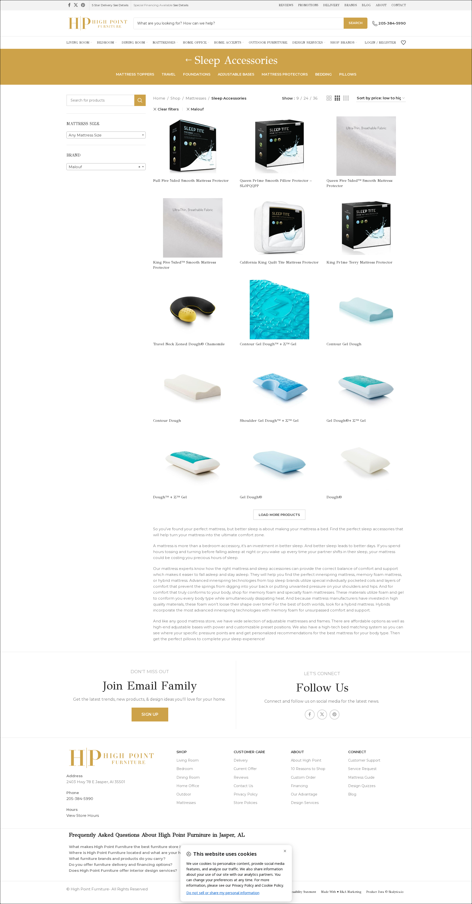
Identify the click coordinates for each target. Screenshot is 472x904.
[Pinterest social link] (83, 5)
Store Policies (245, 802)
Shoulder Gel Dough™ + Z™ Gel (269, 420)
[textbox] (106, 135)
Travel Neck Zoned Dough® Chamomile (189, 344)
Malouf (197, 109)
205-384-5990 (79, 798)
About (297, 752)
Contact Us (243, 786)
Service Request (362, 769)
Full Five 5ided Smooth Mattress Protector (191, 180)
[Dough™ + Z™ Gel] (192, 462)
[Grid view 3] (337, 98)
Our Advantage (304, 794)
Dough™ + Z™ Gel (170, 497)
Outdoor (183, 794)
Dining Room (188, 777)
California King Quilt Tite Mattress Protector (279, 262)
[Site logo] (97, 23)
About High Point (306, 760)
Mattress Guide (361, 777)
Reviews (241, 777)
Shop (175, 98)
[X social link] (76, 5)
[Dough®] (366, 462)
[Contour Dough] (192, 386)
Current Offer (245, 769)
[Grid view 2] (329, 98)
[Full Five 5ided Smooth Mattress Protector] (192, 146)
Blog (352, 794)
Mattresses (196, 98)
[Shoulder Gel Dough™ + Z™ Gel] (279, 386)
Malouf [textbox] (104, 166)
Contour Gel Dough (344, 344)
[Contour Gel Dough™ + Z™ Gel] (279, 309)
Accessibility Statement (301, 892)
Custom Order (303, 777)
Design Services (305, 802)
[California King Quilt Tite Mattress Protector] (279, 228)
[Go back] (188, 60)
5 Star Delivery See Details (110, 5)
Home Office (187, 786)
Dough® (334, 497)
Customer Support (364, 760)
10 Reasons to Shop (308, 769)
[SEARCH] (140, 100)
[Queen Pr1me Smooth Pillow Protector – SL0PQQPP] (279, 146)
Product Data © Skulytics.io (384, 892)
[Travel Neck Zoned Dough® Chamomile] (192, 309)
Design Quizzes (361, 786)
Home (159, 98)
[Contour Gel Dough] (366, 309)
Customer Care (249, 752)
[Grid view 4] (346, 98)
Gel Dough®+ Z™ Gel (346, 420)
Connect (357, 752)
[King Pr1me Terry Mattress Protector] (366, 228)
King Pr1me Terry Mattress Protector (359, 262)
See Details (180, 5)
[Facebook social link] (69, 5)
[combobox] (106, 135)
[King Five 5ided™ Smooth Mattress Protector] (192, 228)
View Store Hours (82, 815)
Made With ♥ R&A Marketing (341, 892)
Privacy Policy (246, 794)
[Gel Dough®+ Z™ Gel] (366, 386)
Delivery (241, 760)
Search (355, 23)
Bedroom (184, 769)
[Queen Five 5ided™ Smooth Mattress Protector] (366, 146)
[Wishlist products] (403, 43)
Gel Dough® (251, 497)
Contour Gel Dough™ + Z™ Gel (268, 344)
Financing (299, 786)
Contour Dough (167, 420)
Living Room (187, 760)
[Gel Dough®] (279, 462)
